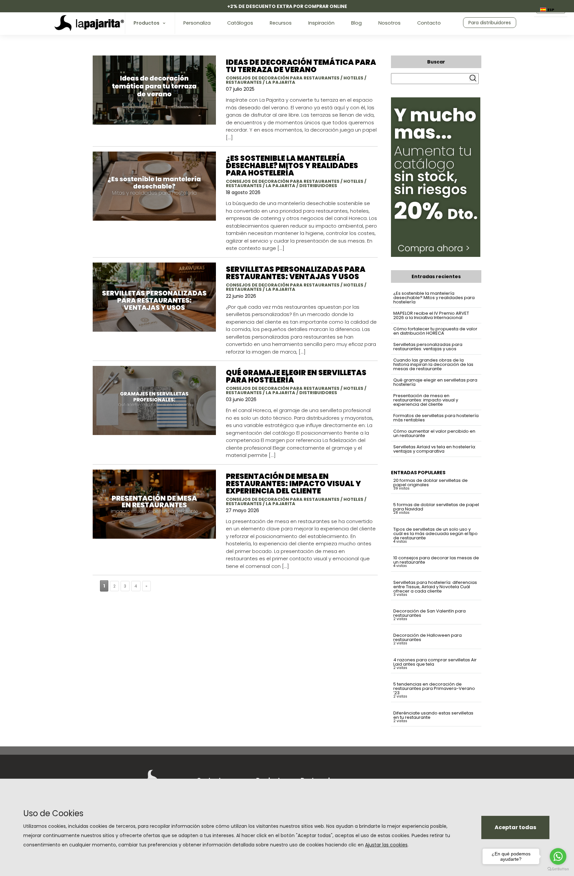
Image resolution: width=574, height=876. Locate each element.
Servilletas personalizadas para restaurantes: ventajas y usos (427, 346)
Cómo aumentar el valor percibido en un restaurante (434, 433)
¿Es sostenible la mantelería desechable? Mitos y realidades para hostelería (434, 297)
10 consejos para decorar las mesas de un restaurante (436, 560)
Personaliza (197, 23)
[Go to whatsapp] (558, 856)
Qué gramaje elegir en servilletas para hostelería (435, 382)
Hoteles (353, 78)
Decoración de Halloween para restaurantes (427, 637)
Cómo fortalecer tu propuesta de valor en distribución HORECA (435, 331)
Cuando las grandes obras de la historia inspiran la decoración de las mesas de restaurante (433, 364)
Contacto (429, 23)
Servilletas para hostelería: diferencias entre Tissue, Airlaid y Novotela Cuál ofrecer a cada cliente (435, 586)
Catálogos (240, 23)
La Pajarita (280, 82)
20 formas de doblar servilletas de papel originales (430, 482)
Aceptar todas (515, 827)
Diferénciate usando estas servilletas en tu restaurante (433, 715)
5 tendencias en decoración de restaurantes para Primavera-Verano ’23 (434, 688)
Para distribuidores (489, 22)
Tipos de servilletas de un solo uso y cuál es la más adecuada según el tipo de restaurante (435, 533)
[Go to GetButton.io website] (558, 869)
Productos (146, 23)
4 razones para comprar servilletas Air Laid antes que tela (435, 662)
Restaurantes (244, 82)
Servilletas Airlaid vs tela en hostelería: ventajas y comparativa (434, 449)
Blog (356, 23)
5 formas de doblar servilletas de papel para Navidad (436, 506)
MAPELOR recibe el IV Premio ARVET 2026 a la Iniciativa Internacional (431, 315)
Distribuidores (318, 185)
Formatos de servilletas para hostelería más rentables (436, 417)
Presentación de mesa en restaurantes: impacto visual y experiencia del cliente (425, 399)
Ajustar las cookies (386, 844)
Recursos (281, 23)
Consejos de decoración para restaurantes (282, 78)
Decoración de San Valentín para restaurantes (429, 613)
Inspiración (321, 23)
